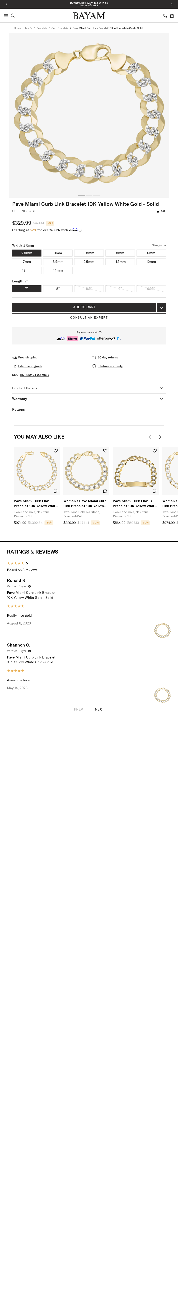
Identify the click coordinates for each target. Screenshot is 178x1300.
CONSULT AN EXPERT (89, 317)
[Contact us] (165, 15)
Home (17, 28)
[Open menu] (6, 15)
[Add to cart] (55, 490)
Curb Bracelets (59, 28)
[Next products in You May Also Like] (159, 437)
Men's (28, 28)
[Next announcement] (171, 4)
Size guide (159, 245)
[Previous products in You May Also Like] (151, 437)
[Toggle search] (13, 15)
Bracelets (41, 28)
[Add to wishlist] (161, 307)
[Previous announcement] (6, 4)
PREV (78, 709)
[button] (89, 335)
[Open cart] (172, 15)
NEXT (99, 709)
